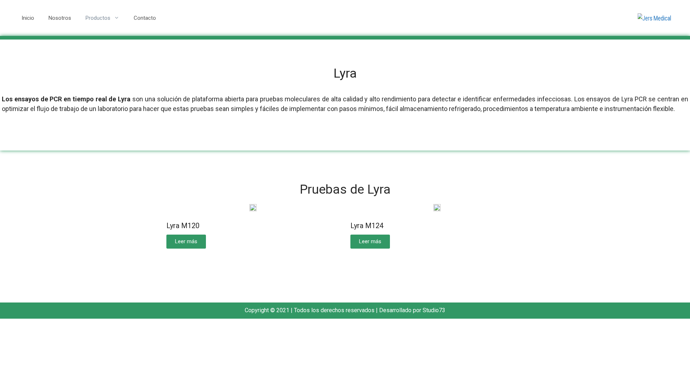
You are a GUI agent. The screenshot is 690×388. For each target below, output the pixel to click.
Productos (98, 18)
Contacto (145, 18)
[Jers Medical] (654, 18)
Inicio (28, 18)
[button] (186, 242)
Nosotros (60, 18)
